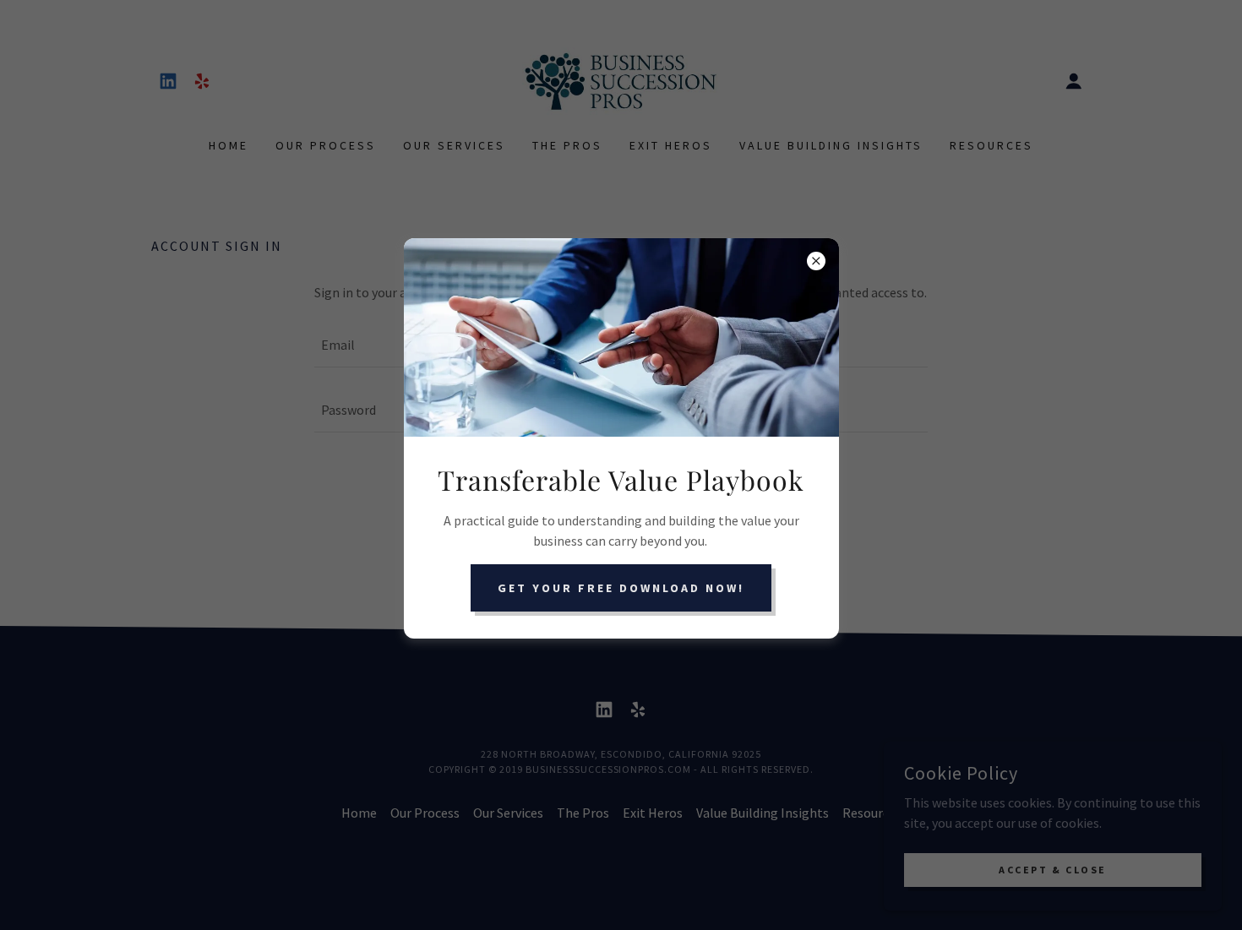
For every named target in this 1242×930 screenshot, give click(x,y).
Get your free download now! (621, 588)
